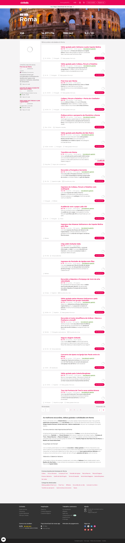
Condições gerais (78, 540)
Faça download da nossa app (50, 523)
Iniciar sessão (91, 2)
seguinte (99, 410)
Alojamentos (66, 517)
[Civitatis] (24, 2)
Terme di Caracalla (74, 476)
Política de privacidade (95, 540)
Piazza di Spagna (97, 473)
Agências (65, 513)
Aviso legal (86, 540)
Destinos (43, 509)
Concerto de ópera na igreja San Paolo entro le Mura (29, 88)
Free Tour (61, 485)
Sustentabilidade (24, 513)
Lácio (26, 14)
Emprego (65, 519)
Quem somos (23, 509)
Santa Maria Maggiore (87, 476)
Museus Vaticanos (47, 476)
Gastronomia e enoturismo (64, 488)
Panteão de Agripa (75, 473)
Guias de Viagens (46, 513)
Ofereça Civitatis (23, 515)
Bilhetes (68, 485)
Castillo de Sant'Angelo (60, 476)
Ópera (75, 488)
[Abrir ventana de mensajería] (3, 539)
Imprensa (22, 511)
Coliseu (44, 473)
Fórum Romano (52, 473)
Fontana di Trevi (63, 473)
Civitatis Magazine (46, 511)
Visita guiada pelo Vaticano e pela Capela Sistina (30, 101)
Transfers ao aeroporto (48, 488)
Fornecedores (66, 509)
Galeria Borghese (99, 476)
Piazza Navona (86, 473)
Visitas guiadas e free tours (49, 485)
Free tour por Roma (26, 66)
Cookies (104, 540)
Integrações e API (67, 515)
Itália (22, 14)
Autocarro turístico (92, 485)
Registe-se (101, 2)
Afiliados (64, 511)
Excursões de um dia (79, 485)
